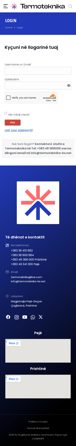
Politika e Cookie (38, 421)
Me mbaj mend (18, 115)
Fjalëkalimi (12, 79)
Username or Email (18, 64)
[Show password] (69, 85)
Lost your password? (19, 130)
